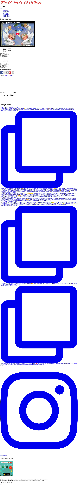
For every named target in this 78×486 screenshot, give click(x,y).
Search (1, 92)
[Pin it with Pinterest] (10, 72)
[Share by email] (13, 72)
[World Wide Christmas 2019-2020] (21, 3)
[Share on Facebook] (1, 72)
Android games (5, 13)
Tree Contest (5, 12)
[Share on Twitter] (4, 72)
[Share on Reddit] (7, 72)
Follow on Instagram (6, 16)
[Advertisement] (9, 84)
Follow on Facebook (6, 15)
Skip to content (2, 8)
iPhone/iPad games (6, 14)
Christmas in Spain (6, 11)
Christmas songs (5, 10)
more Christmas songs (9, 75)
